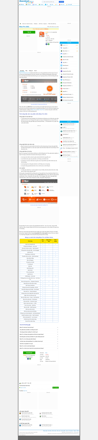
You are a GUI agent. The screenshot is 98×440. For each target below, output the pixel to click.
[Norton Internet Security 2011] (20, 413)
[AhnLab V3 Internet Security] (61, 74)
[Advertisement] (49, 15)
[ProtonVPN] (61, 48)
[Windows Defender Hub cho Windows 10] (61, 97)
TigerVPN (65, 91)
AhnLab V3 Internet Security (68, 74)
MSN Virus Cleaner (67, 155)
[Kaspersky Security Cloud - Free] (61, 131)
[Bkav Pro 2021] (61, 59)
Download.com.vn (20, 23)
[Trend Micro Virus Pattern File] (61, 142)
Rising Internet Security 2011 (27, 424)
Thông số (31, 70)
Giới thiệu (49, 430)
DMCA (78, 430)
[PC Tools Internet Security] (40, 425)
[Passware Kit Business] (61, 83)
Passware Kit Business (67, 83)
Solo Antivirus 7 (66, 134)
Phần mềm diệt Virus (52, 23)
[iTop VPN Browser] (61, 80)
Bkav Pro (25, 390)
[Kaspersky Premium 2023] (61, 77)
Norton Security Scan (25, 416)
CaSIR (65, 127)
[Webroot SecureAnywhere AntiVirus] (61, 145)
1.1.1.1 (65, 45)
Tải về (35, 70)
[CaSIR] (61, 128)
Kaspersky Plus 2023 (67, 71)
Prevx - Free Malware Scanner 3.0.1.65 (70, 148)
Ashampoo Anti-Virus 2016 (47, 412)
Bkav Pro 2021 (65, 59)
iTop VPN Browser (67, 79)
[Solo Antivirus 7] (61, 135)
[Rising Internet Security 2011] (20, 425)
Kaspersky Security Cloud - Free (70, 130)
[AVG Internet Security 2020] (61, 100)
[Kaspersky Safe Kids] (61, 85)
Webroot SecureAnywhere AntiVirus (70, 144)
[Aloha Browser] (61, 65)
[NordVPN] (61, 54)
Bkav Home (33, 109)
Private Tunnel (66, 88)
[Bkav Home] (40, 416)
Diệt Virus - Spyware (43, 23)
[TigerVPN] (61, 91)
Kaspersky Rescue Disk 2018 (69, 123)
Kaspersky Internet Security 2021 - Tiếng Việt (68, 57)
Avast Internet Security (68, 94)
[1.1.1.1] (61, 45)
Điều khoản (54, 430)
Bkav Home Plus (40, 109)
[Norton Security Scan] (20, 416)
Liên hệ (67, 430)
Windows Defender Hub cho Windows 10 (68, 98)
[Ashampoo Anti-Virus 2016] (40, 413)
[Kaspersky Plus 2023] (61, 71)
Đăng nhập (45, 430)
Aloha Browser (65, 65)
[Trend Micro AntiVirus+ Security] (61, 152)
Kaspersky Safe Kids (68, 86)
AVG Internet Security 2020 (68, 100)
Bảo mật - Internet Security (27, 23)
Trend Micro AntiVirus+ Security (69, 151)
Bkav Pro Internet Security (24, 72)
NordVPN (65, 53)
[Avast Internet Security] (61, 94)
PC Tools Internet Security (47, 424)
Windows (35, 23)
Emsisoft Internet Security (26, 419)
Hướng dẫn (63, 430)
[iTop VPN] (61, 62)
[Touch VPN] (61, 68)
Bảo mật (58, 430)
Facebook (71, 430)
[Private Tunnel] (61, 88)
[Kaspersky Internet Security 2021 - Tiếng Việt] (61, 57)
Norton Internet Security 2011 (27, 412)
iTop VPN (65, 62)
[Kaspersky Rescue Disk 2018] (61, 124)
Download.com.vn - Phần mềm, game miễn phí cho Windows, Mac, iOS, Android (26, 1)
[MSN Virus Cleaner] (61, 155)
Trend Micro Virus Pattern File (68, 141)
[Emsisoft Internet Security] (20, 419)
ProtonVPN (65, 48)
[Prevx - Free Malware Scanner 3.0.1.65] (61, 148)
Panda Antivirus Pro (68, 137)
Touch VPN (65, 68)
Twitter (75, 430)
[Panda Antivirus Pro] (61, 138)
